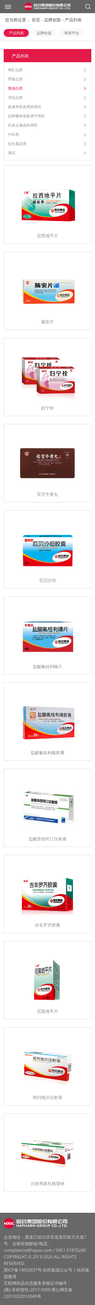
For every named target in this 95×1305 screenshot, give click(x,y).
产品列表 (73, 20)
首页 (36, 20)
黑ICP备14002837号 (23, 1270)
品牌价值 (44, 32)
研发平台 (71, 32)
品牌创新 (52, 20)
